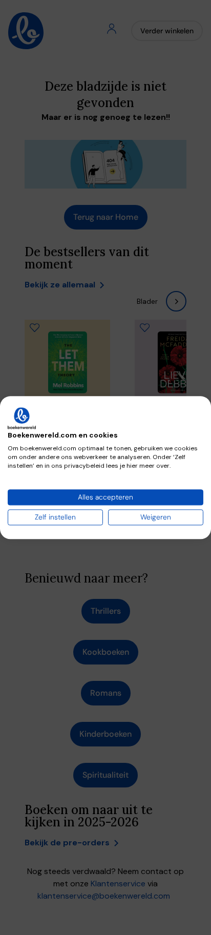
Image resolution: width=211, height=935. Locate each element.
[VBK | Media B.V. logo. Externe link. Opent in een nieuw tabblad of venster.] (22, 418)
